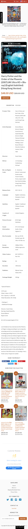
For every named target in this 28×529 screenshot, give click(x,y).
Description (10, 105)
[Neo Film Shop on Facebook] (12, 500)
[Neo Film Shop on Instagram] (16, 500)
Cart (17, 1)
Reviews (18, 105)
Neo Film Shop (13, 525)
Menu (4, 1)
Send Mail (14, 508)
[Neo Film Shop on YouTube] (20, 500)
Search (14, 485)
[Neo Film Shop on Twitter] (8, 500)
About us (14, 487)
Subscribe (23, 518)
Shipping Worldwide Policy (14, 489)
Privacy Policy (14, 492)
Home (3, 35)
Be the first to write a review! (14, 468)
